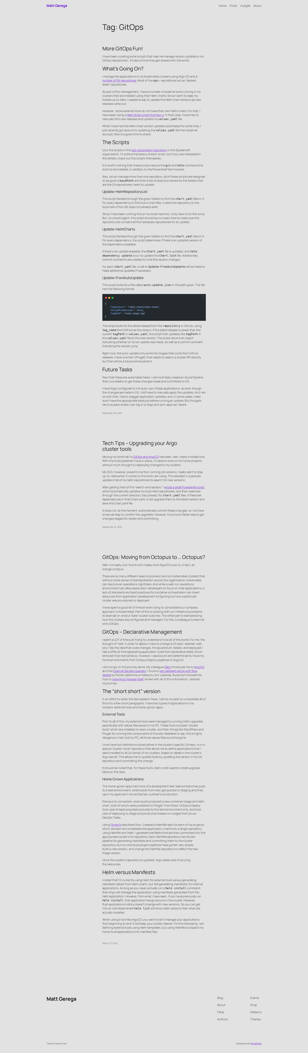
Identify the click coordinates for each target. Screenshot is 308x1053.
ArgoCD (199, 667)
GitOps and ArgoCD (146, 457)
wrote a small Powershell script (184, 487)
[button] (203, 297)
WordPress (256, 1043)
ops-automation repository (149, 150)
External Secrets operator (129, 671)
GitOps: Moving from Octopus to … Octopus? (153, 557)
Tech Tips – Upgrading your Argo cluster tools (139, 446)
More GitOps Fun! (122, 48)
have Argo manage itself (127, 679)
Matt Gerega (57, 5)
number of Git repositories (119, 80)
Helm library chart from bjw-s (145, 115)
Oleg (167, 667)
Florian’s (116, 825)
